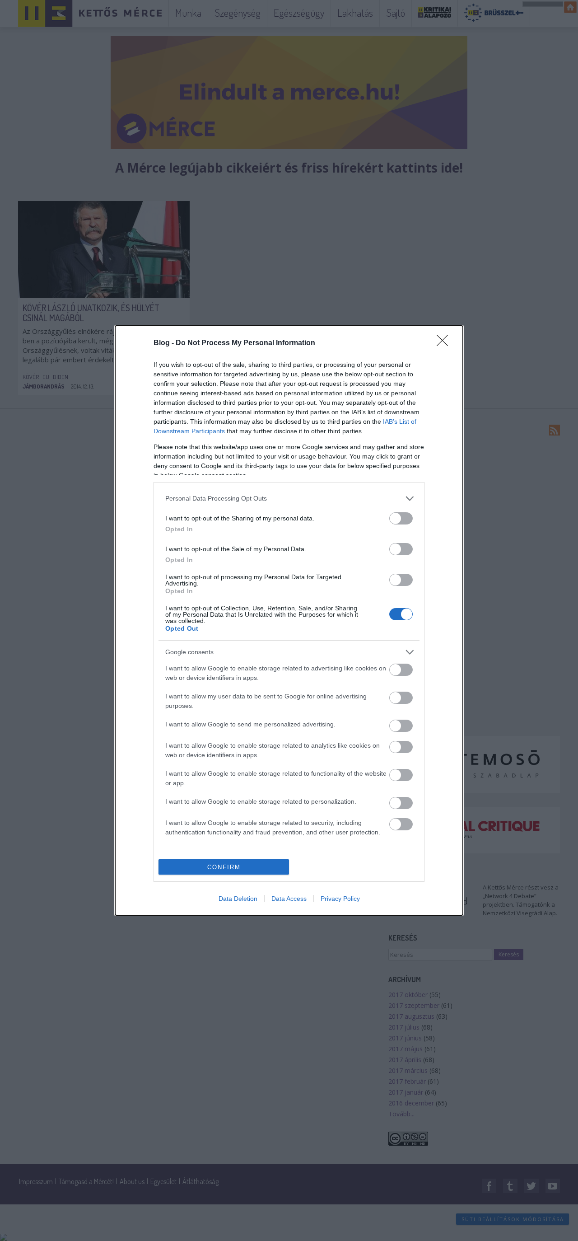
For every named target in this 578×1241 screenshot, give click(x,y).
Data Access (289, 898)
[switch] (401, 518)
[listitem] (289, 498)
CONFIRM (224, 867)
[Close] (445, 343)
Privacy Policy (340, 898)
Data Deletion (238, 898)
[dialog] (289, 620)
